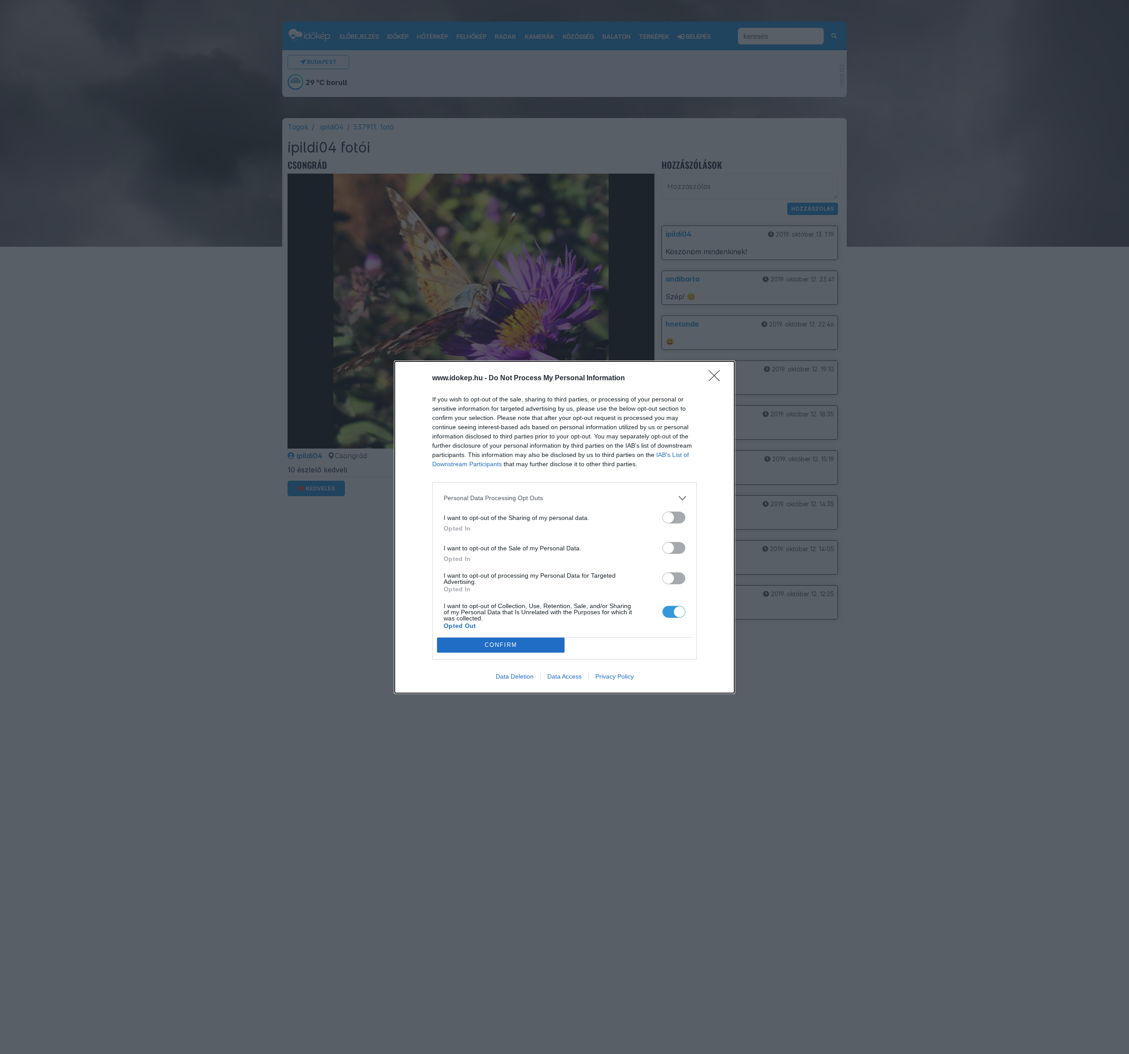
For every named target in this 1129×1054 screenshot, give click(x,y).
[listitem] (564, 498)
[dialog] (564, 527)
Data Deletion (515, 676)
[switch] (673, 517)
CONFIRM (501, 645)
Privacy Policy (614, 676)
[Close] (717, 378)
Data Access (564, 676)
